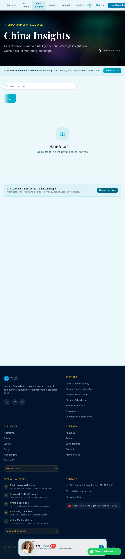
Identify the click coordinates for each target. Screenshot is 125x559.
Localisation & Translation (79, 416)
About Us (70, 432)
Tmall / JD (9, 460)
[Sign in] (89, 5)
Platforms (9, 432)
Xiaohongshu (10, 454)
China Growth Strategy (77, 383)
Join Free (110, 70)
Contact (70, 449)
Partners (70, 438)
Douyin (7, 449)
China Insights (73, 443)
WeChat (8, 443)
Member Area (73, 454)
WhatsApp (75, 497)
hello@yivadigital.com (81, 491)
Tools (79, 5)
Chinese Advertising (76, 400)
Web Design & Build (76, 405)
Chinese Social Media (77, 394)
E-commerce (72, 411)
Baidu (7, 438)
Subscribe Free (107, 190)
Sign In (100, 5)
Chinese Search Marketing (79, 389)
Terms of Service (113, 547)
